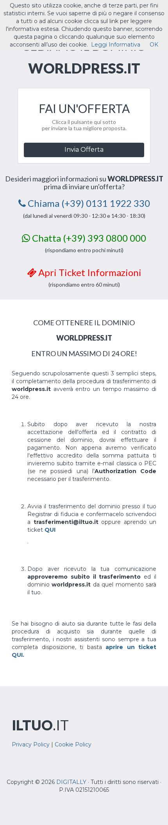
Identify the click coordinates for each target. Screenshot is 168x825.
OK (154, 44)
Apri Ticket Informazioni (88, 272)
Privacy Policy (31, 744)
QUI (50, 529)
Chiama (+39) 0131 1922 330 (88, 203)
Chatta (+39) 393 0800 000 (88, 238)
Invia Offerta (84, 149)
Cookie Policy (73, 744)
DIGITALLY (71, 782)
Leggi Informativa (115, 44)
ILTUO (40, 725)
